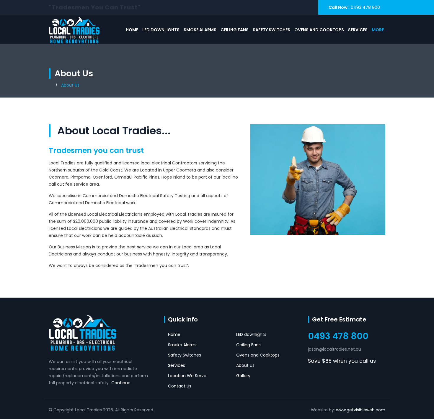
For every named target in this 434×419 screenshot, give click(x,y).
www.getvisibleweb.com (360, 410)
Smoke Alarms (200, 30)
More (378, 30)
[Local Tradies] (74, 30)
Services (358, 30)
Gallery (243, 376)
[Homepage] (50, 85)
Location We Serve (187, 376)
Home (132, 30)
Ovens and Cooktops (319, 30)
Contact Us (179, 386)
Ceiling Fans (235, 30)
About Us (245, 365)
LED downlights (161, 30)
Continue (120, 383)
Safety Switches (271, 30)
